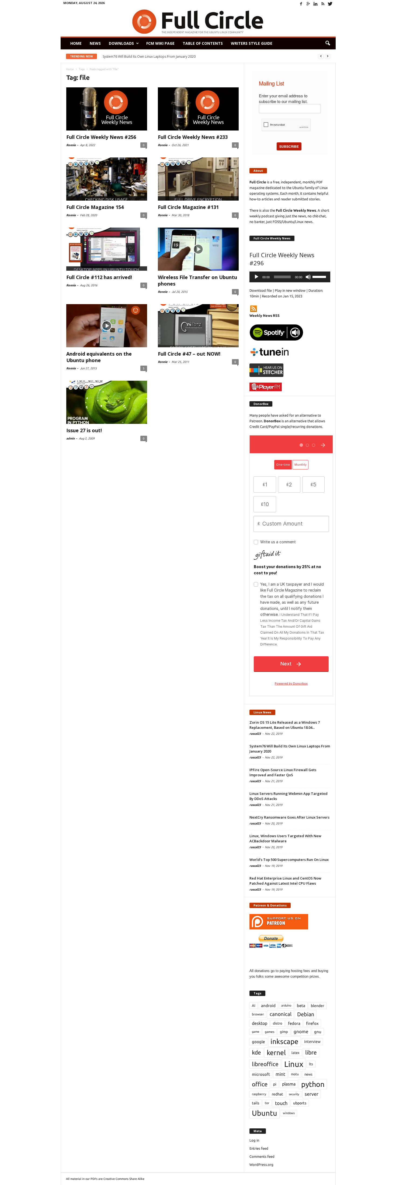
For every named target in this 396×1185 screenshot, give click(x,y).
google (258, 1041)
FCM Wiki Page (160, 43)
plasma (289, 1083)
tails (255, 1103)
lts (311, 1064)
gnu (317, 1031)
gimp (284, 1031)
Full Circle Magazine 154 (95, 207)
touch (281, 1103)
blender (317, 1006)
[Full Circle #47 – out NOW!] (198, 325)
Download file (260, 290)
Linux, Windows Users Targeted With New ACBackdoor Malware (285, 838)
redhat (277, 1094)
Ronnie (71, 145)
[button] (328, 43)
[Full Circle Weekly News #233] (198, 108)
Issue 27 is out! (84, 430)
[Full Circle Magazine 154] (106, 179)
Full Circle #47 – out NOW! (189, 354)
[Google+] (308, 4)
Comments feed (262, 1156)
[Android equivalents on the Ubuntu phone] (106, 325)
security (294, 1094)
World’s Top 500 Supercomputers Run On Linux (289, 859)
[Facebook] (301, 4)
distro (277, 1023)
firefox (312, 1023)
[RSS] (323, 4)
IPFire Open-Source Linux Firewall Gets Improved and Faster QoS (156, 56)
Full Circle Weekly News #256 (101, 137)
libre (311, 1052)
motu (295, 1074)
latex (295, 1053)
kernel (276, 1052)
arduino (286, 1005)
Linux (293, 1064)
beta (301, 1005)
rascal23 (255, 733)
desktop (259, 1023)
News (95, 43)
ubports (299, 1103)
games (269, 1031)
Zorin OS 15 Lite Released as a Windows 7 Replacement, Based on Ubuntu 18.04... (284, 725)
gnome (301, 1031)
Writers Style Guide (251, 43)
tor (267, 1103)
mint (280, 1074)
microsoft (261, 1074)
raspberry (259, 1094)
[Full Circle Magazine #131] (198, 179)
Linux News (262, 712)
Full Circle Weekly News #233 (193, 137)
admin (70, 438)
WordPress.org (261, 1164)
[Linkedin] (315, 4)
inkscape (284, 1041)
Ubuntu (264, 1113)
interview (312, 1041)
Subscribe (289, 146)
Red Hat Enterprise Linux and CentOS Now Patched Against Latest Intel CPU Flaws (285, 881)
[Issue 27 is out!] (106, 402)
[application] (289, 277)
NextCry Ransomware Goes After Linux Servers (289, 817)
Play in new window (290, 290)
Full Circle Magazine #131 (188, 207)
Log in (254, 1140)
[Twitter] (330, 4)
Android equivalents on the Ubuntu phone (99, 357)
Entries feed (258, 1148)
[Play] (256, 277)
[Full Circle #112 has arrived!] (106, 249)
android (268, 1005)
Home (76, 43)
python (313, 1084)
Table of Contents (203, 43)
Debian (305, 1014)
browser (258, 1014)
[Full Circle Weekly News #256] (106, 108)
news (308, 1074)
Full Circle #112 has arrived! (99, 277)
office (260, 1084)
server (311, 1094)
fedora (294, 1023)
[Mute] (308, 277)
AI (253, 1005)
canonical (280, 1014)
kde (256, 1052)
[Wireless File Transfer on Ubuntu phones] (198, 249)
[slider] (320, 276)
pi (274, 1084)
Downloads (121, 43)
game (255, 1031)
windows (289, 1113)
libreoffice (265, 1064)
